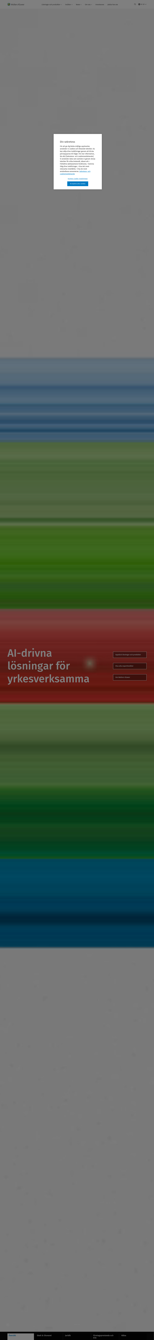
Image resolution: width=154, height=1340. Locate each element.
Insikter (68, 5)
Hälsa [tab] (123, 1335)
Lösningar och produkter (51, 5)
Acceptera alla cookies (78, 184)
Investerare (99, 5)
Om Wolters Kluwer (122, 677)
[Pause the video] (8, 1325)
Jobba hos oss (112, 5)
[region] (78, 161)
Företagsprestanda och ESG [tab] (103, 1336)
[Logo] (17, 4)
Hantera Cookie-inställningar (78, 179)
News (78, 5)
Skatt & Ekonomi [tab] (44, 1335)
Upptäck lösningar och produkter (128, 655)
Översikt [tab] (12, 1335)
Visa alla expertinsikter (124, 666)
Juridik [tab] (68, 1335)
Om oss (87, 5)
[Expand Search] (135, 4)
